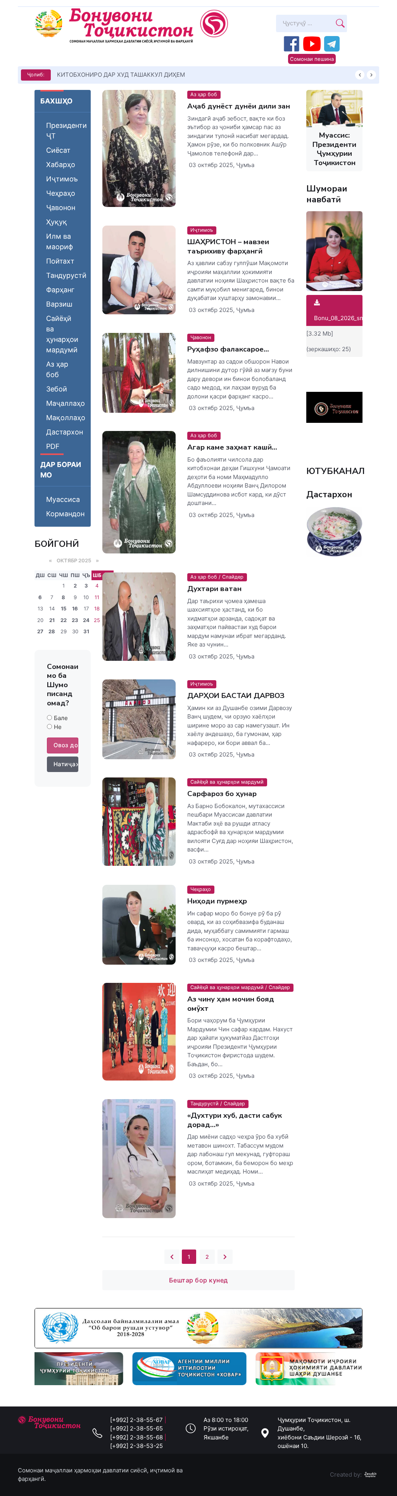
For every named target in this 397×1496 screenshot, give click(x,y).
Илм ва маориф (59, 241)
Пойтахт (60, 261)
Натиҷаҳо (66, 764)
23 (75, 620)
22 (63, 620)
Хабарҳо (60, 164)
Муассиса (63, 499)
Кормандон (65, 514)
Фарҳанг (60, 290)
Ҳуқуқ (56, 222)
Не (58, 727)
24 (86, 620)
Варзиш (59, 304)
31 (86, 631)
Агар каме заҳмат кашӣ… (232, 447)
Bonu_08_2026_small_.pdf (349, 318)
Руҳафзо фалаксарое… (228, 349)
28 (51, 631)
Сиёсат (58, 150)
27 (40, 631)
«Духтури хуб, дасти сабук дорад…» (234, 1119)
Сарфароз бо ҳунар (222, 794)
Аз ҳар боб (57, 369)
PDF (53, 446)
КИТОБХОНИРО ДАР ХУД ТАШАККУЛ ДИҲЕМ (121, 74)
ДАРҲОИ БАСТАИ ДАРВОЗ (236, 696)
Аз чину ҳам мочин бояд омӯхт (230, 1003)
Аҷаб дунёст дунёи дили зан (238, 106)
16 (75, 608)
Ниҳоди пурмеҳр (217, 901)
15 (63, 608)
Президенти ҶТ (66, 130)
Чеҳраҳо (60, 193)
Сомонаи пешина (312, 59)
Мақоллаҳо (65, 418)
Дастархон (64, 432)
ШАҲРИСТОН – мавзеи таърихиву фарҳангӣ (228, 246)
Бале (61, 718)
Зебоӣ (56, 389)
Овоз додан (66, 745)
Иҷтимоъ (62, 179)
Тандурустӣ (66, 275)
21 (52, 620)
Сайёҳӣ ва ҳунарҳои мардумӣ (62, 334)
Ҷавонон (60, 207)
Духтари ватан (214, 589)
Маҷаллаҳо (65, 403)
